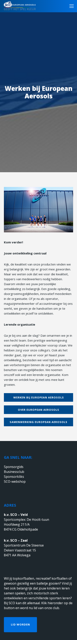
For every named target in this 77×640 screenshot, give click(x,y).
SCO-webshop (15, 481)
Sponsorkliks (14, 476)
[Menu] (70, 6)
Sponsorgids (13, 467)
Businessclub (14, 471)
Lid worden (20, 624)
